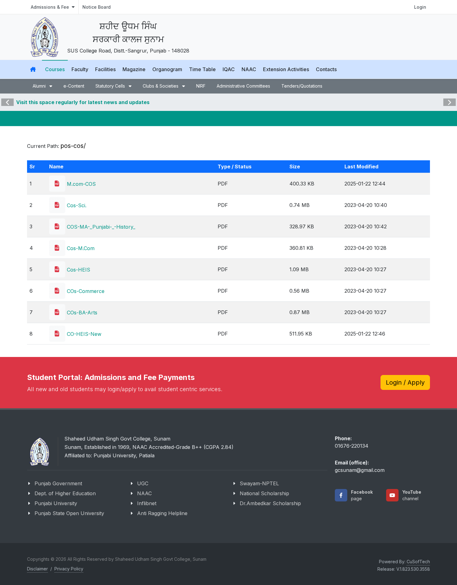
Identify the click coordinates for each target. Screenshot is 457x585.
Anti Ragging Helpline (162, 513)
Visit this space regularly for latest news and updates (83, 102)
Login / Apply (405, 382)
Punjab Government (58, 483)
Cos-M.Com (80, 248)
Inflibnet (146, 503)
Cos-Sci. (75, 205)
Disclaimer (37, 568)
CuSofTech (418, 561)
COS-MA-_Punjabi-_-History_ (100, 227)
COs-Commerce (84, 291)
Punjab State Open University (69, 513)
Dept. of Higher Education (65, 493)
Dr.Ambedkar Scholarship (270, 503)
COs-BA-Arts (81, 312)
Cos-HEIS (77, 270)
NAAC (144, 493)
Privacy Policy (68, 568)
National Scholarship (264, 493)
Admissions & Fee (50, 7)
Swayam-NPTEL (259, 483)
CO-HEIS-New (83, 334)
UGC (142, 483)
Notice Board (96, 7)
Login (420, 7)
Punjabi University (56, 503)
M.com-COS (80, 184)
